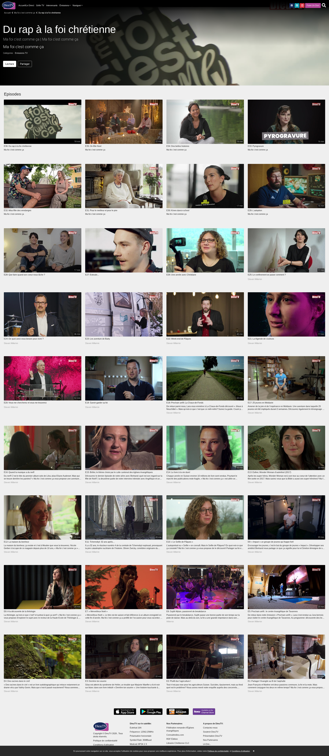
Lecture (9, 63)
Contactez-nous (210, 728)
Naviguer (77, 5)
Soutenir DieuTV (210, 732)
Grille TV (40, 5)
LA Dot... (207, 744)
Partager (25, 63)
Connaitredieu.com (175, 735)
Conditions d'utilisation (103, 745)
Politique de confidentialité (105, 741)
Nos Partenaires (210, 740)
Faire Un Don (313, 5)
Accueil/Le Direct (26, 5)
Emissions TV (21, 53)
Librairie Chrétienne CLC (177, 743)
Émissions (64, 5)
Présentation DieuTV (212, 736)
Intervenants (51, 5)
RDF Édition (172, 739)
